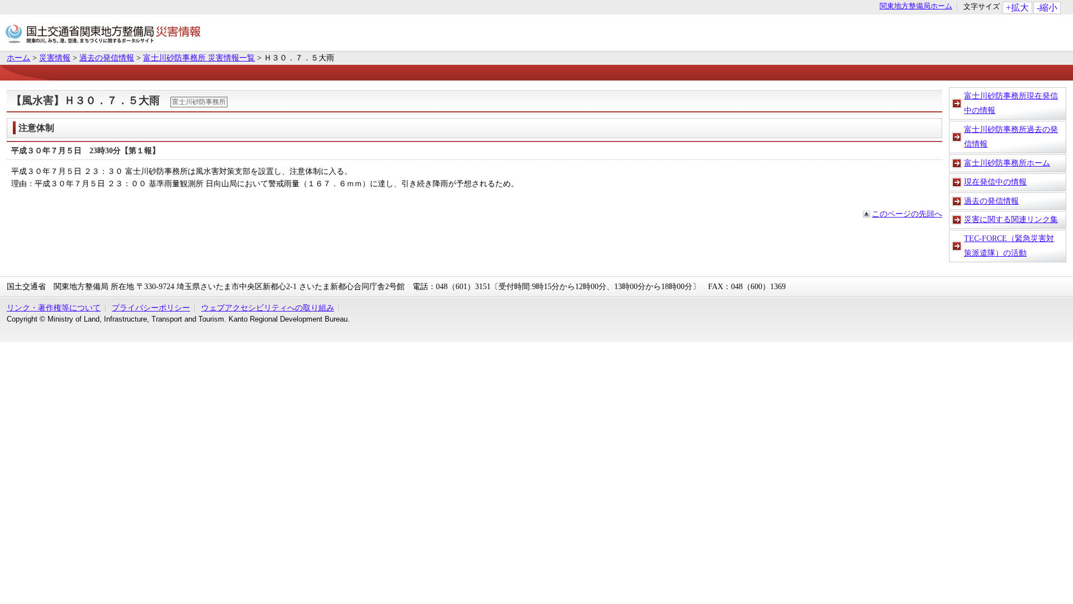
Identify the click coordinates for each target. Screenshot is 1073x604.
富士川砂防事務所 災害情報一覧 (199, 57)
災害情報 (54, 57)
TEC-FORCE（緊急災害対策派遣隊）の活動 (1009, 245)
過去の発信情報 (106, 57)
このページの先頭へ (907, 213)
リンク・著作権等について (54, 307)
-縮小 (1047, 7)
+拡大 (1017, 7)
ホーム (18, 57)
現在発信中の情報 (995, 181)
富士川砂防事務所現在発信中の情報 (1011, 103)
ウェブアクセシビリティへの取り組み (267, 307)
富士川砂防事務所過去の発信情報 (1011, 136)
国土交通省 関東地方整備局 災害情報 (103, 35)
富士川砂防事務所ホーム (1007, 162)
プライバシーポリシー (151, 307)
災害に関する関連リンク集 (1011, 219)
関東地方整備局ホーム (916, 6)
